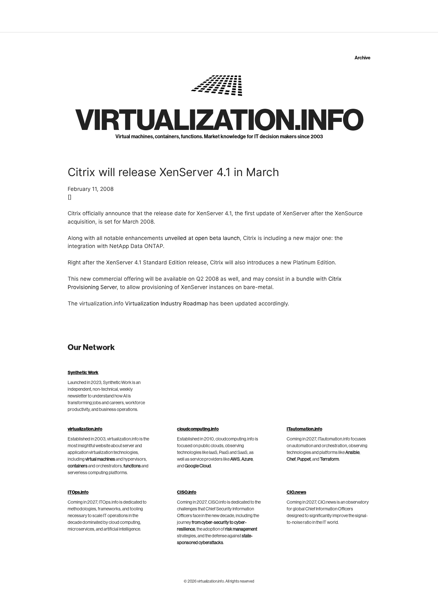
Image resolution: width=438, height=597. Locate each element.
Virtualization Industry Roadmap (166, 303)
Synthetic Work (83, 373)
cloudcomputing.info (198, 429)
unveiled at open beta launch (202, 238)
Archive (362, 57)
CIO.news (296, 492)
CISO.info (186, 492)
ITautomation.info (304, 429)
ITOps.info (78, 492)
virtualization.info (219, 120)
